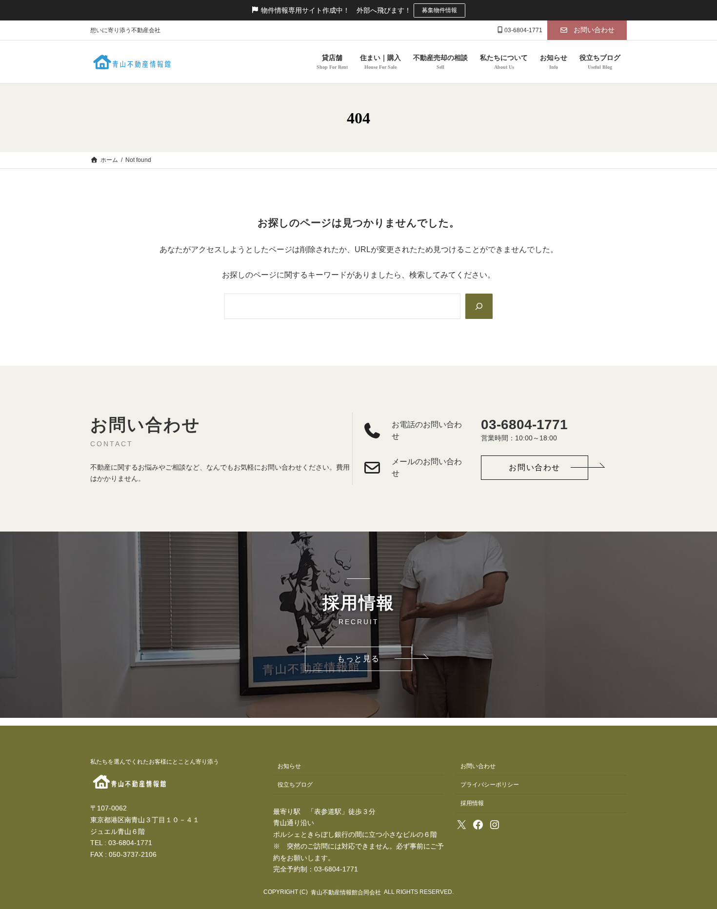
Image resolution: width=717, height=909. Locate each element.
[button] (587, 30)
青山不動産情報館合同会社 (346, 892)
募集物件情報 (439, 10)
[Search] (479, 306)
